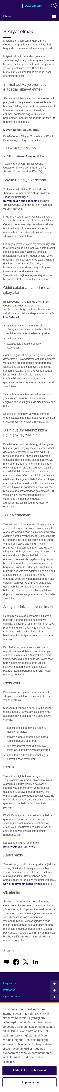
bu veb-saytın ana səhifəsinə (21, 201)
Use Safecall (11, 317)
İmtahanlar (9, 989)
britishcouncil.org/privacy (19, 846)
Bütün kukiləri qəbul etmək (29, 1070)
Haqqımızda (9, 983)
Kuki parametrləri (29, 1082)
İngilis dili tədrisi (11, 996)
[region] (29, 1047)
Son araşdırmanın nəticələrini (21, 883)
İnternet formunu (26, 156)
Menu (7, 16)
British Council (11, 6)
